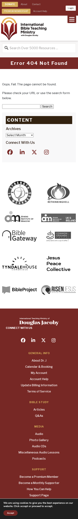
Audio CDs (39, 446)
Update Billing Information (39, 385)
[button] (72, 19)
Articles (39, 409)
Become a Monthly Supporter (39, 483)
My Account (39, 373)
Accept (10, 513)
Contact (36, 4)
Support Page (39, 495)
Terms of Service (39, 391)
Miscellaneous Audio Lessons (39, 452)
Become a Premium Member (39, 477)
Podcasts (39, 458)
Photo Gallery (39, 440)
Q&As (39, 415)
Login (71, 8)
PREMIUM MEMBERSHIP (16, 11)
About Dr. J (39, 360)
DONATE (10, 4)
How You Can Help (39, 489)
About (24, 4)
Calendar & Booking (39, 366)
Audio (39, 434)
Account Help (40, 11)
